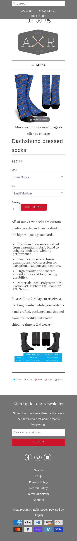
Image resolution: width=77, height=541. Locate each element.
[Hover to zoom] (38, 97)
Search (38, 470)
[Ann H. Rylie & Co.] (38, 41)
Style (14, 169)
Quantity (16, 202)
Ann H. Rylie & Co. (35, 509)
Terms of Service (38, 494)
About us (38, 499)
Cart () (48, 10)
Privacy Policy (38, 482)
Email (60, 379)
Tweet (18, 379)
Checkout (38, 16)
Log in (26, 10)
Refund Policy (38, 488)
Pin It (40, 379)
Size (14, 186)
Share (29, 379)
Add (50, 379)
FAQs (38, 476)
